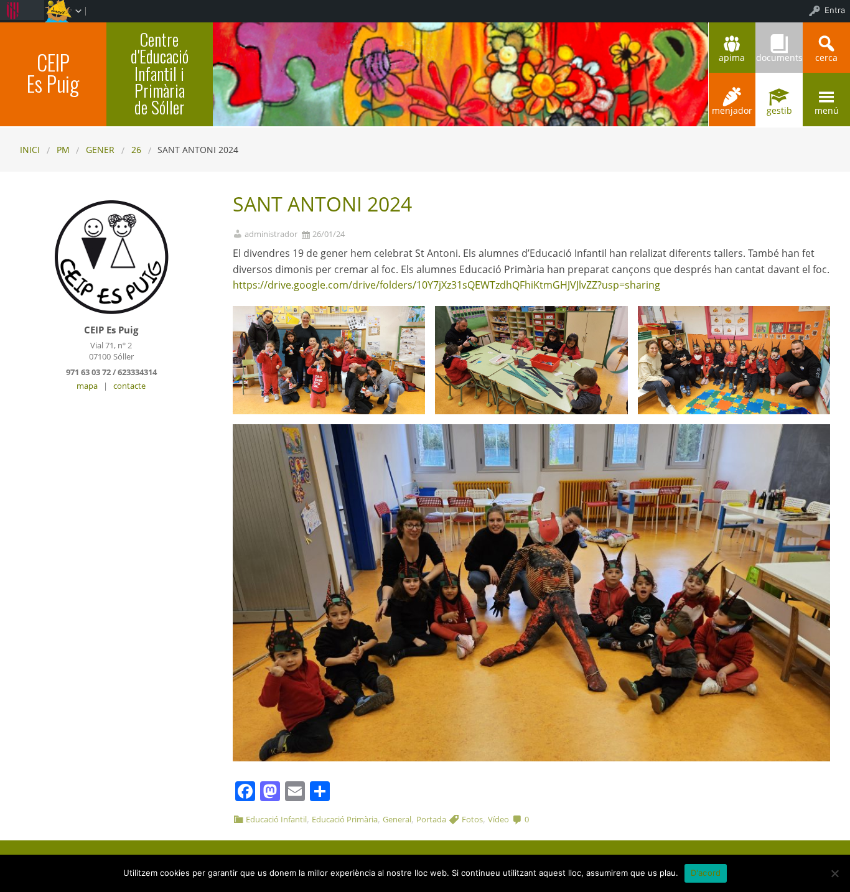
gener (100, 150)
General (397, 819)
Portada (431, 819)
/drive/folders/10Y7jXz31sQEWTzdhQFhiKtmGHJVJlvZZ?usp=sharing (504, 285)
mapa (87, 385)
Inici (30, 150)
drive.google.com (308, 285)
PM (63, 150)
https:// (250, 285)
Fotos (472, 819)
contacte (129, 385)
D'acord (706, 873)
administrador (271, 234)
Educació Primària (345, 819)
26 (136, 150)
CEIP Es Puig (53, 72)
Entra (834, 10)
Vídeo (498, 819)
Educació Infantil (276, 819)
